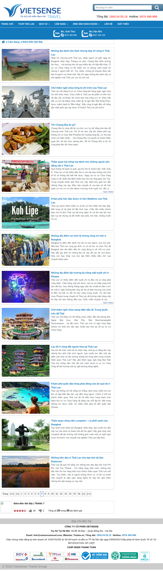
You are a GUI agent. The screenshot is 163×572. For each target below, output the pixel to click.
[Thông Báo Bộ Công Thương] (94, 560)
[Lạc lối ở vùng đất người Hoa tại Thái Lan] (26, 361)
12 (61, 494)
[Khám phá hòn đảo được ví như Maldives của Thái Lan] (26, 213)
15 (74, 494)
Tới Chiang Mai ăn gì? (63, 124)
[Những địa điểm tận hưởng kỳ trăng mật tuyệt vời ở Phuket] (26, 287)
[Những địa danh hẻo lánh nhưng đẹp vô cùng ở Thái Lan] (26, 65)
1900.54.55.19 (118, 16)
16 (79, 494)
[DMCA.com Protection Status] (144, 560)
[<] (17, 494)
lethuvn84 (62, 35)
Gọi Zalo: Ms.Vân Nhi (85, 33)
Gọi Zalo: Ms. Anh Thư (56, 33)
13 (65, 494)
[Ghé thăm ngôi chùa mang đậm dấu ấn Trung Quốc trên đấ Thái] (26, 324)
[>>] (89, 494)
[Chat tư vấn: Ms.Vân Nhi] (90, 35)
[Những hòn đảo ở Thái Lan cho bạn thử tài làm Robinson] (26, 472)
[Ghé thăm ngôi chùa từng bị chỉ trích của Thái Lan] (26, 102)
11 (57, 494)
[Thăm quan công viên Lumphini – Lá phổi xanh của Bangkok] (26, 435)
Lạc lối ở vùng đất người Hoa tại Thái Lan (74, 346)
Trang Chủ (40, 10)
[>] (83, 494)
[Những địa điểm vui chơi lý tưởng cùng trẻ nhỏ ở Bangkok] (26, 250)
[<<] (12, 494)
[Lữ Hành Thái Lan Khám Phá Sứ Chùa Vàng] (3, 42)
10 (52, 494)
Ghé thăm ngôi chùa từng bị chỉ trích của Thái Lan (79, 87)
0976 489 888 (148, 16)
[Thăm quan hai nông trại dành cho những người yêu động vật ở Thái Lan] (26, 176)
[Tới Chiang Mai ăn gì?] (26, 139)
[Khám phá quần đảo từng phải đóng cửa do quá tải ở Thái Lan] (26, 398)
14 (70, 494)
